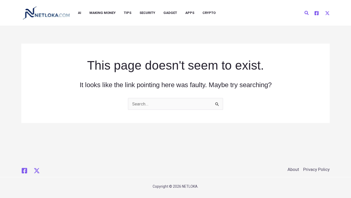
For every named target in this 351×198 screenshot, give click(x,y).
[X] (327, 13)
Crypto (209, 13)
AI (79, 13)
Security (147, 13)
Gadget (170, 13)
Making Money (102, 13)
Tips (127, 13)
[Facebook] (316, 13)
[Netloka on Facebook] (24, 171)
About (293, 169)
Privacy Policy (316, 169)
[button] (306, 13)
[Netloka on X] (37, 171)
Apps (189, 13)
